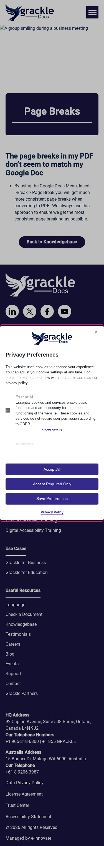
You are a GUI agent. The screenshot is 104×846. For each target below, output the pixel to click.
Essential (24, 397)
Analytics (24, 444)
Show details (52, 430)
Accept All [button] (52, 469)
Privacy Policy (52, 512)
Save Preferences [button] (52, 498)
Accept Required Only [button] (52, 484)
